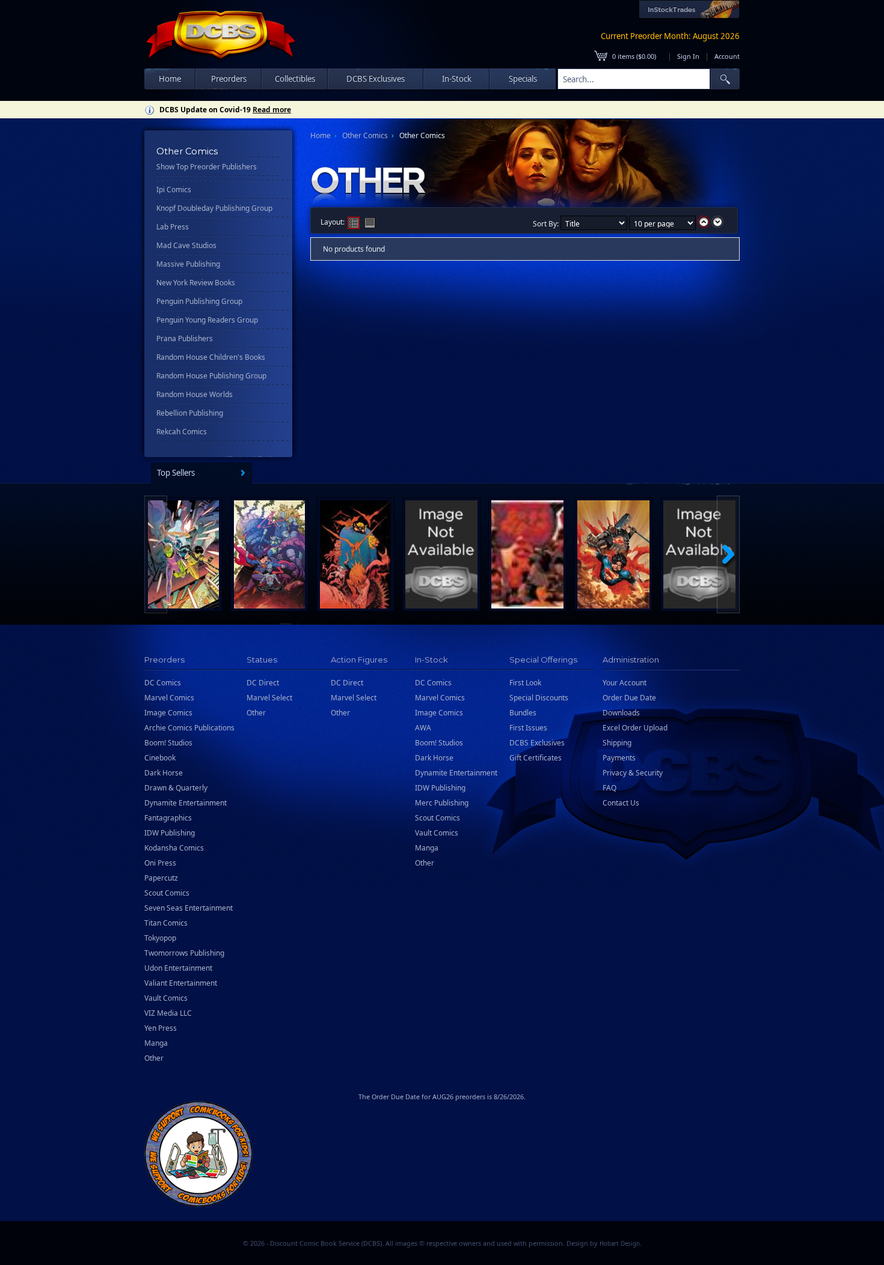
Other (154, 1058)
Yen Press (160, 1028)
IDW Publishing (169, 833)
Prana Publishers (184, 338)
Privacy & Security (633, 773)
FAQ (609, 788)
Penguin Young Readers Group (207, 320)
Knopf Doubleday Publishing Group (214, 208)
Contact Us (621, 803)
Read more (272, 110)
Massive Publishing (188, 264)
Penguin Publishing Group (199, 301)
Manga (156, 1043)
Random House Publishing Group (211, 376)
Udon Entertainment (178, 968)
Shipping (617, 743)
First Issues (528, 728)
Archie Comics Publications (189, 728)
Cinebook (160, 758)
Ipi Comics (173, 189)
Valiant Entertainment (180, 983)
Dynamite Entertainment (185, 803)
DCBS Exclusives (537, 743)
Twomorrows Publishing (184, 953)
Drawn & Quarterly (175, 788)
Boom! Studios (168, 743)
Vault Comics (166, 998)
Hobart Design (620, 1244)
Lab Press (172, 227)
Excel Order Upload (635, 728)
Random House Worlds (194, 394)
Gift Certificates (535, 758)
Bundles (522, 713)
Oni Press (160, 863)
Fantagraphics (168, 818)
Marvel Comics (169, 698)
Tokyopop (160, 938)
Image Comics (168, 713)
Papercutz (161, 878)
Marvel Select (269, 698)
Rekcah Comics (181, 431)
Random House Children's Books (210, 357)
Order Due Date (629, 698)
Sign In (688, 56)
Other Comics (365, 135)
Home (170, 78)
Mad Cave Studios (186, 245)
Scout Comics (166, 893)
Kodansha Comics (174, 848)
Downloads (621, 713)
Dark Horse (163, 773)
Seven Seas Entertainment (188, 908)
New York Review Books (195, 283)
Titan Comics (166, 923)
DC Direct (263, 683)
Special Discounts (538, 698)
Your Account (624, 683)
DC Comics (162, 683)
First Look (525, 683)
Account (727, 56)
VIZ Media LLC (168, 1013)
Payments (619, 758)
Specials (523, 78)
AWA (423, 728)
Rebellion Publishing (189, 413)
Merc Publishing (441, 803)
